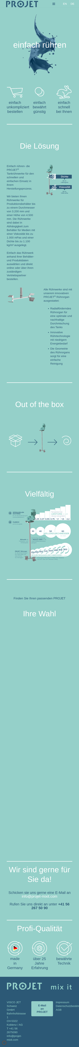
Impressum (62, 1002)
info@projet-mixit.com (39, 896)
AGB (59, 1009)
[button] (53, 3)
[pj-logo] (21, 4)
